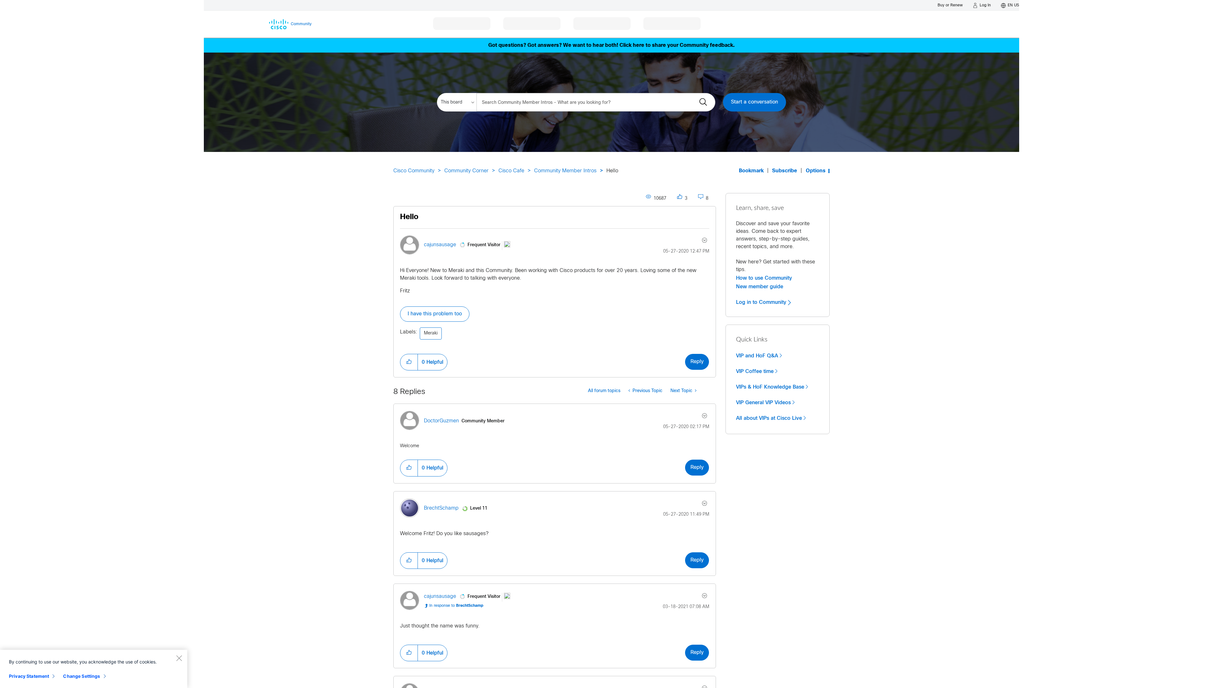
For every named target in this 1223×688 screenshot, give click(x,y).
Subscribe (784, 170)
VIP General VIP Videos (763, 402)
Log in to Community (762, 302)
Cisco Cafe (511, 170)
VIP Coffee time (755, 371)
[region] (93, 669)
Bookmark (751, 170)
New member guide (759, 286)
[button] (409, 362)
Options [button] (816, 170)
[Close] (179, 658)
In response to (456, 606)
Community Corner (466, 170)
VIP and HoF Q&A (757, 355)
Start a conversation (754, 102)
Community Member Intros (565, 170)
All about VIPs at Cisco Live (769, 418)
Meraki (431, 333)
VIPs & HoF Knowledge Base (770, 387)
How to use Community (764, 278)
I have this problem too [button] (435, 314)
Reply (697, 361)
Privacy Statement (29, 676)
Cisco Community (413, 170)
